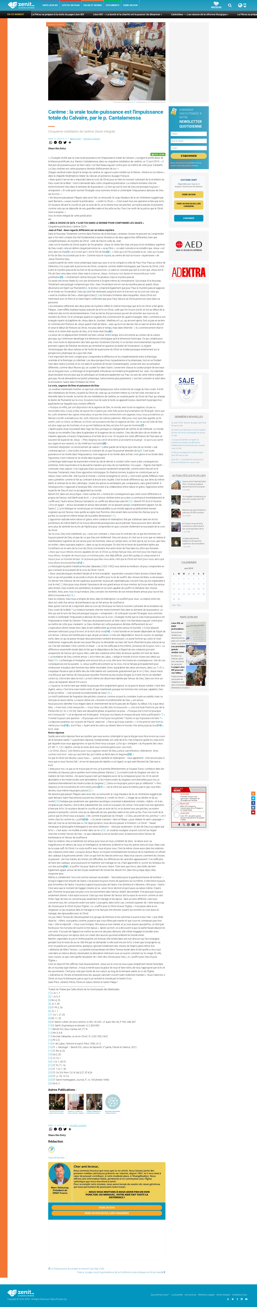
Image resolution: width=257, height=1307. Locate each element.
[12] (50, 1032)
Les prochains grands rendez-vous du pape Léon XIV (178, 652)
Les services (190, 1294)
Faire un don (130, 5)
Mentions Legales (206, 1294)
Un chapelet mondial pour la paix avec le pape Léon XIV (194, 497)
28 (204, 594)
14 (204, 584)
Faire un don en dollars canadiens (107, 1213)
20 (199, 589)
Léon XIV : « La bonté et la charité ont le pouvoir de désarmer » (47, 14)
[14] (50, 1040)
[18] (50, 1054)
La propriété (177, 1294)
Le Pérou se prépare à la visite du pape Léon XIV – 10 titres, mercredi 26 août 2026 (203, 14)
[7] (49, 1014)
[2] (49, 996)
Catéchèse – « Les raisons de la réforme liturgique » (119, 14)
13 (199, 584)
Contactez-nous (239, 1294)
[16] (108, 692)
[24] (50, 1076)
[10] (130, 501)
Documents (112, 5)
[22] (89, 790)
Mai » (179, 605)
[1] (49, 993)
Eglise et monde (93, 5)
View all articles (56, 1157)
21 (204, 589)
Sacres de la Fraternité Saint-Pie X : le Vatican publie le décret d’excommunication (194, 484)
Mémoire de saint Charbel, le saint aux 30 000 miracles (194, 511)
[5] (96, 295)
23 (179, 594)
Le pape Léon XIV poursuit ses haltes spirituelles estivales (177, 673)
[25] (103, 830)
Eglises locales (56, 24)
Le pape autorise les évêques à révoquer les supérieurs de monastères (193, 541)
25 (189, 594)
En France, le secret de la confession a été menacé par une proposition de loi (193, 526)
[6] (49, 1011)
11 (189, 584)
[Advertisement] (107, 1242)
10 (184, 584)
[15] (55, 660)
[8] (49, 1018)
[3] (49, 1000)
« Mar (173, 605)
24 (184, 594)
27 (199, 594)
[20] (50, 1061)
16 (179, 589)
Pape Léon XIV (50, 5)
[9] (141, 450)
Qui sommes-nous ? (160, 1294)
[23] (57, 801)
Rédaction (75, 139)
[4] (85, 288)
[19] (50, 1058)
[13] (71, 595)
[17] (161, 714)
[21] (50, 1065)
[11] (112, 515)
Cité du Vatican (71, 5)
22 (174, 594)
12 (194, 584)
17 (184, 589)
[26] (50, 1083)
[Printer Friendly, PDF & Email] (157, 154)
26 (194, 594)
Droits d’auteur (223, 1294)
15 (174, 589)
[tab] (180, 789)
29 (174, 599)
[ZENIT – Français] (24, 5)
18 (189, 589)
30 (179, 599)
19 (194, 589)
